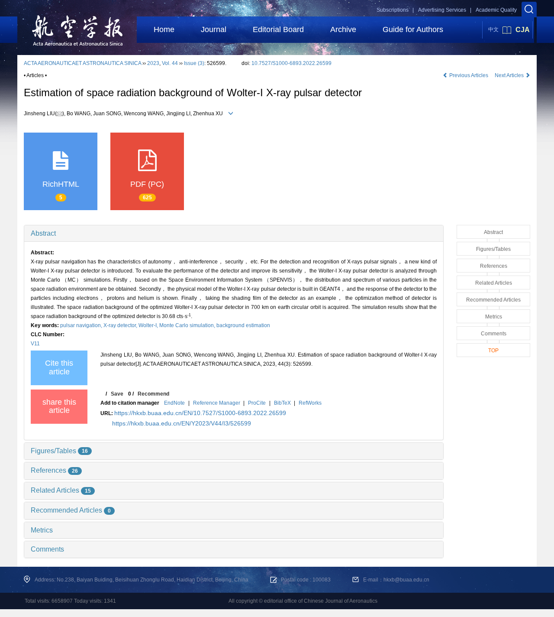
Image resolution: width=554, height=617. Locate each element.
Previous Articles (469, 75)
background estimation (243, 325)
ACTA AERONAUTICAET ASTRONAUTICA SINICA (82, 63)
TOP (493, 350)
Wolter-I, (148, 325)
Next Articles (510, 75)
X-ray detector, (120, 325)
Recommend (153, 394)
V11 (35, 344)
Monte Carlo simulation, (187, 325)
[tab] (233, 233)
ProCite (257, 403)
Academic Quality (496, 10)
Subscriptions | (395, 10)
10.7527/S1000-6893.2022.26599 (291, 63)
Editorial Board (278, 29)
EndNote (174, 403)
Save (117, 394)
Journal (213, 29)
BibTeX (282, 403)
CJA (522, 29)
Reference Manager (216, 403)
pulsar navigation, (81, 325)
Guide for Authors (413, 29)
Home (164, 29)
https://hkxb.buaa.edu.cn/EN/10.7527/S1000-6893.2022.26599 (200, 412)
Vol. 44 (170, 63)
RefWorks (310, 403)
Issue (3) (194, 63)
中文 (493, 29)
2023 (153, 63)
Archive (343, 29)
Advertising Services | (444, 10)
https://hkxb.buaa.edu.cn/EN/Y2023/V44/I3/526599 (181, 423)
